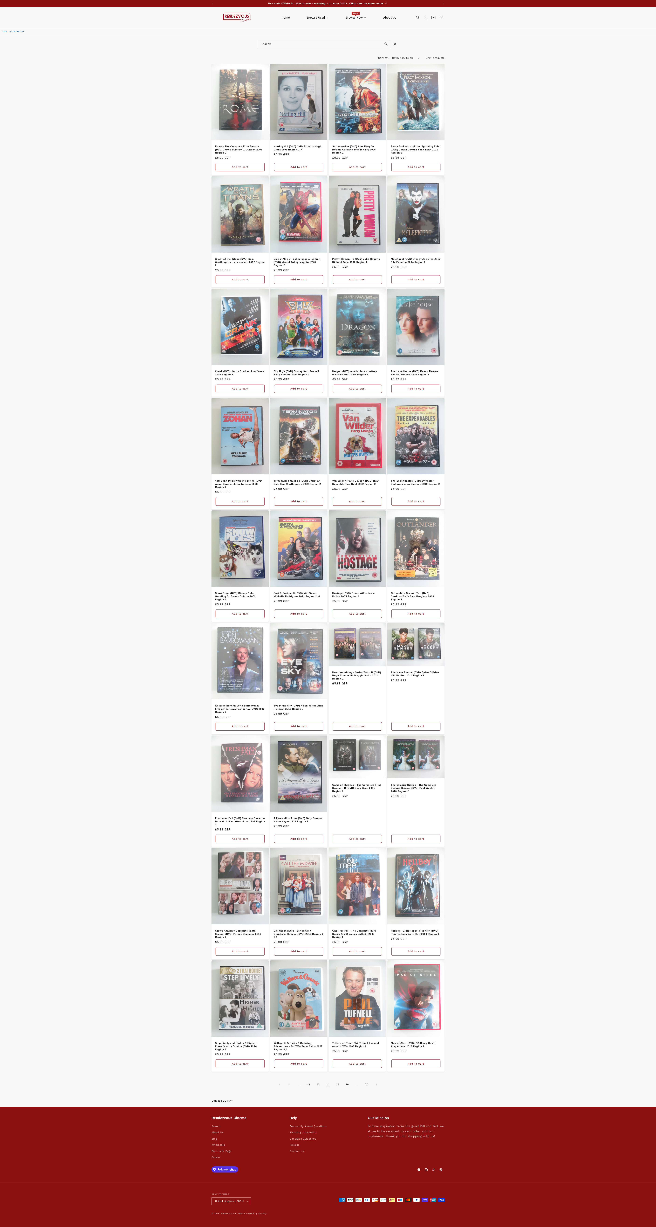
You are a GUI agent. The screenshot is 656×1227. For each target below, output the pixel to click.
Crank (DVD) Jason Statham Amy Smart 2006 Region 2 (239, 373)
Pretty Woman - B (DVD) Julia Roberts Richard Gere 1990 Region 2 (356, 260)
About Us (217, 1132)
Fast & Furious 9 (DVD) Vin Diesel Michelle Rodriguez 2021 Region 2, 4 (297, 595)
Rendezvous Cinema (232, 1213)
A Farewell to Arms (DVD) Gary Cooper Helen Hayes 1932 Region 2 (298, 820)
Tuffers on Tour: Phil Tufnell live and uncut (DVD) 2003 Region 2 (355, 1045)
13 (318, 1084)
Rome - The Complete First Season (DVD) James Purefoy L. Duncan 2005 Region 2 (238, 149)
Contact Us (297, 1151)
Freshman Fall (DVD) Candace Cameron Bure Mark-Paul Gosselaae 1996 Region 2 (240, 821)
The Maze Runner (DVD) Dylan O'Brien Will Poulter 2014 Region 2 (415, 674)
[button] (418, 17)
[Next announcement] (443, 3)
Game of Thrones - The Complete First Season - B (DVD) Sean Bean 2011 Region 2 (356, 788)
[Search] (386, 44)
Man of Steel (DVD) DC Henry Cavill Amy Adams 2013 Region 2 (413, 1045)
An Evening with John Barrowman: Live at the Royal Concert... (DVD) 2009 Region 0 (240, 708)
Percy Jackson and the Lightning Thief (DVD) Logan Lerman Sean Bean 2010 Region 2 (415, 149)
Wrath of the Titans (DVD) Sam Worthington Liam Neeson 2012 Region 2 (240, 262)
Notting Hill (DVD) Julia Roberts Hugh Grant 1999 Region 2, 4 (298, 148)
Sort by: (383, 57)
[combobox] (323, 44)
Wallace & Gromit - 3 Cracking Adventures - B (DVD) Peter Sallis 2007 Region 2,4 (298, 1046)
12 (308, 1084)
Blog (214, 1138)
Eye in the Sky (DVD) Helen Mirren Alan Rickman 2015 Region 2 (298, 707)
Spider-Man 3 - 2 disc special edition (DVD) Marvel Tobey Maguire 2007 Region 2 (297, 262)
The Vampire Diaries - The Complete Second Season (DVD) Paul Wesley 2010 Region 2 (413, 788)
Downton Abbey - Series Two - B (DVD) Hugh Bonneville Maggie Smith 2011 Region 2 (356, 675)
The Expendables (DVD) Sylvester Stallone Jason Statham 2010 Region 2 (415, 482)
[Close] (395, 44)
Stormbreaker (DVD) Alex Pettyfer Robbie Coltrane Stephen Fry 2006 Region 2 (354, 149)
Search (216, 1126)
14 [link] (328, 1084)
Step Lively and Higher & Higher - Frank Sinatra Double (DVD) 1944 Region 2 (236, 1046)
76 (366, 1084)
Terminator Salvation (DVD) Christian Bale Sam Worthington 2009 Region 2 (297, 482)
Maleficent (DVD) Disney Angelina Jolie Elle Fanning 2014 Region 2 (416, 260)
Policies (294, 1144)
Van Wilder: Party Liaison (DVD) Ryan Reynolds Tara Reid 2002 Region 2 (356, 482)
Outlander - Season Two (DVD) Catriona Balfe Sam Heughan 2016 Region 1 (412, 596)
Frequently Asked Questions (308, 1126)
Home (4, 31)
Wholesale (218, 1144)
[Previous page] (279, 1085)
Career (215, 1157)
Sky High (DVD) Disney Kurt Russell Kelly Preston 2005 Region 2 (296, 373)
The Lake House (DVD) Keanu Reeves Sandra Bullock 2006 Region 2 (414, 373)
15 (337, 1084)
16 (347, 1084)
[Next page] (376, 1085)
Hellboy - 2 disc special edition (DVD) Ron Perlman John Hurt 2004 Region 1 (415, 932)
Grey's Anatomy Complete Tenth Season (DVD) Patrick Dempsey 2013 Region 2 (238, 933)
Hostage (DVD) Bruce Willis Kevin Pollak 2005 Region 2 (353, 595)
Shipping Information (303, 1132)
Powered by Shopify (255, 1213)
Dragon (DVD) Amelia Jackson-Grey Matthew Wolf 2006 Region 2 (354, 373)
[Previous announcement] (212, 3)
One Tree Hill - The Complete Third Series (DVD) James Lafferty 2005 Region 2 (354, 933)
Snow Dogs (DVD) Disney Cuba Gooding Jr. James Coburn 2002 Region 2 (235, 596)
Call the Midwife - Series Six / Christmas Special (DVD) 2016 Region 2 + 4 (298, 933)
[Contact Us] (433, 17)
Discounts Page (221, 1151)
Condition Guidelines (303, 1138)
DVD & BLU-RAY (16, 31)
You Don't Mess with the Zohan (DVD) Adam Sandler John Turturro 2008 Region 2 (239, 483)
